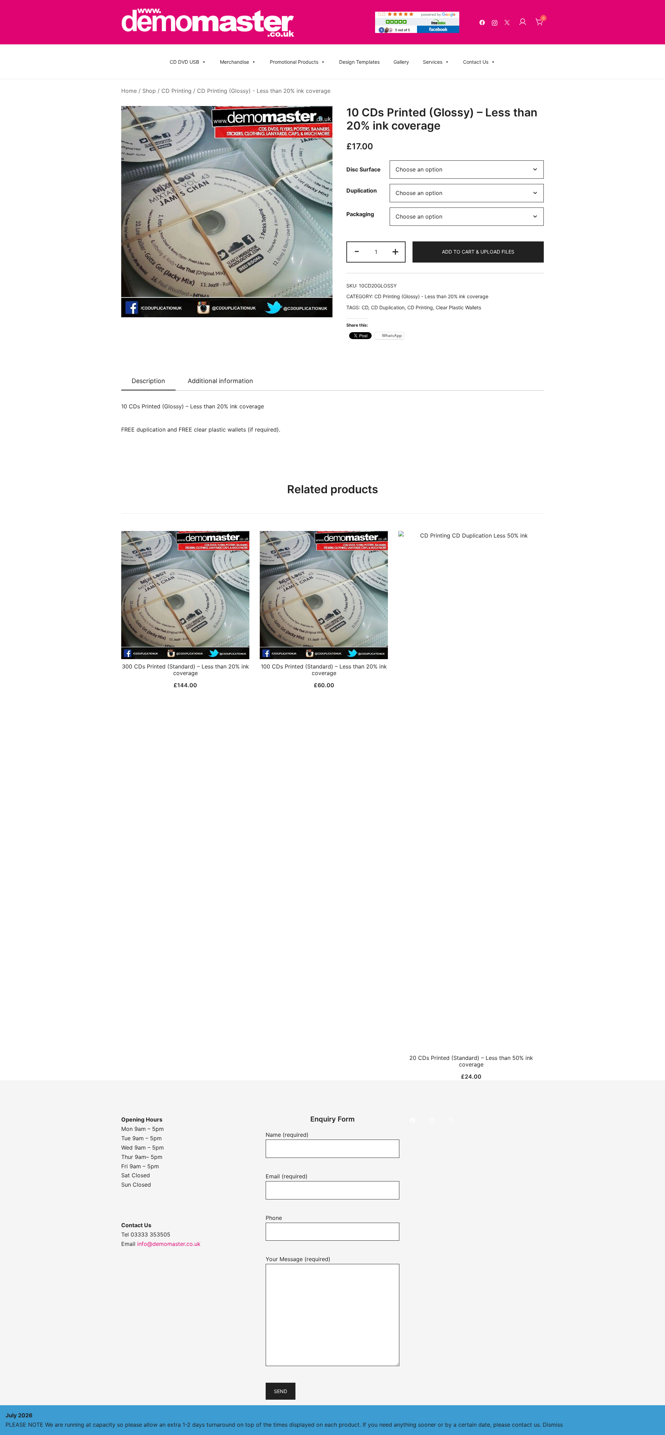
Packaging (360, 214)
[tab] (148, 381)
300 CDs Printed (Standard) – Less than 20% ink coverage (185, 669)
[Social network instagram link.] (494, 22)
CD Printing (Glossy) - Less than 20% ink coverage (263, 90)
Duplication (361, 190)
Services (432, 62)
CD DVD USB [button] (184, 62)
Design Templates (359, 62)
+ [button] (395, 250)
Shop (149, 90)
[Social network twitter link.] (507, 22)
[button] (321, 119)
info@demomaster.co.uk (169, 1243)
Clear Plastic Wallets (458, 307)
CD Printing (176, 90)
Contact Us (475, 62)
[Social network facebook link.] (482, 22)
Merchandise (234, 62)
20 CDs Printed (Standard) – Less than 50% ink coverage (471, 1061)
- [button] (357, 250)
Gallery (401, 62)
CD (365, 307)
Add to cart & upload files (478, 252)
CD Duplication (388, 307)
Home (129, 90)
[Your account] (522, 22)
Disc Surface (363, 169)
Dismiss (553, 1424)
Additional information (220, 380)
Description (148, 380)
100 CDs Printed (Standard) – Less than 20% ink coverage (324, 669)
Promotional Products (294, 62)
